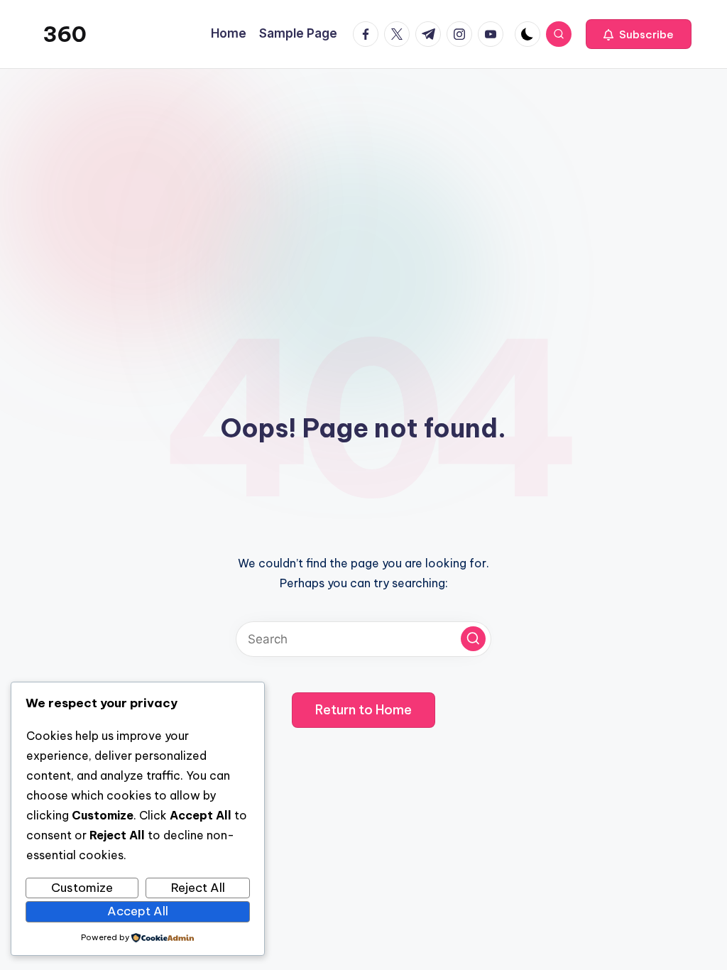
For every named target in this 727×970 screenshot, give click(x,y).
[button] (639, 34)
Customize (82, 887)
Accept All (137, 911)
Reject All (198, 887)
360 (65, 34)
